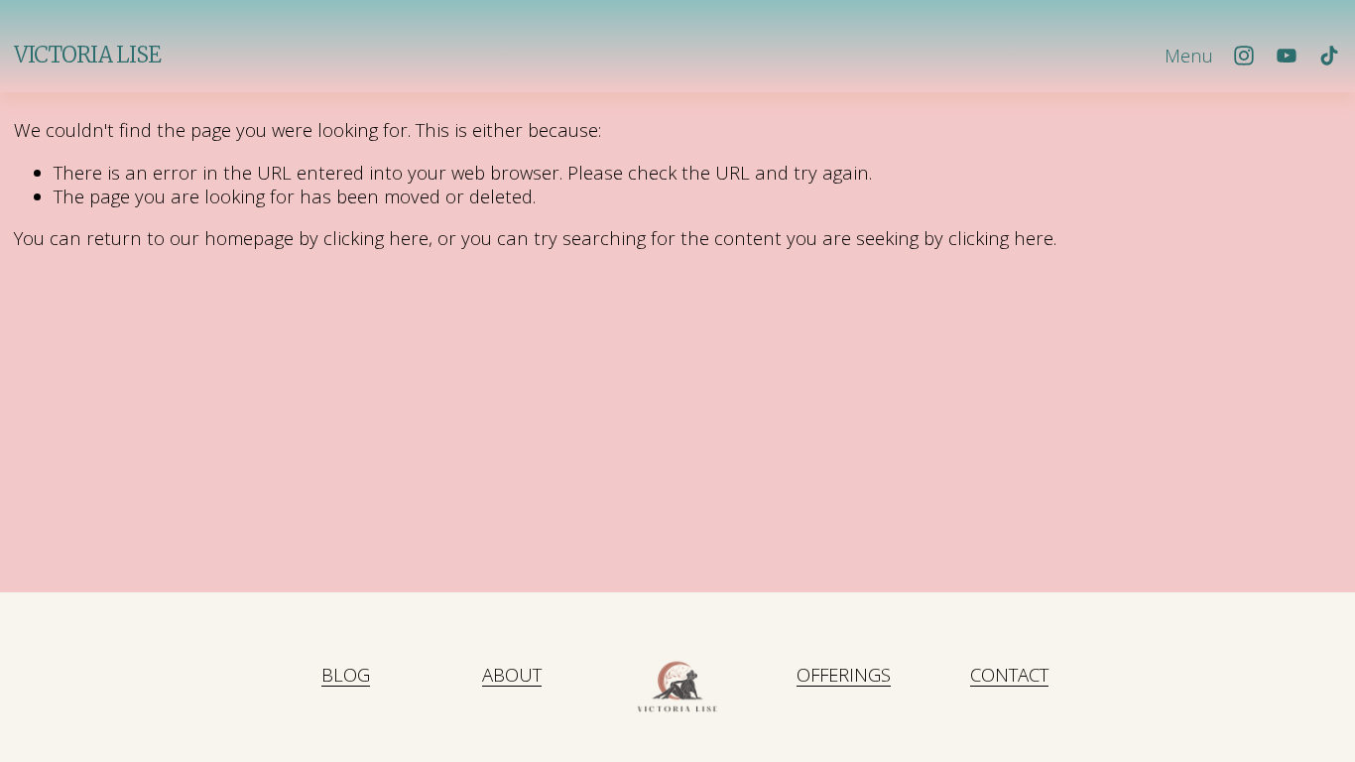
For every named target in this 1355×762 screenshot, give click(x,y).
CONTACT (1009, 675)
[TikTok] (1329, 55)
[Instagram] (1244, 55)
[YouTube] (1286, 55)
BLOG (345, 675)
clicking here (376, 237)
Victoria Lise (88, 55)
